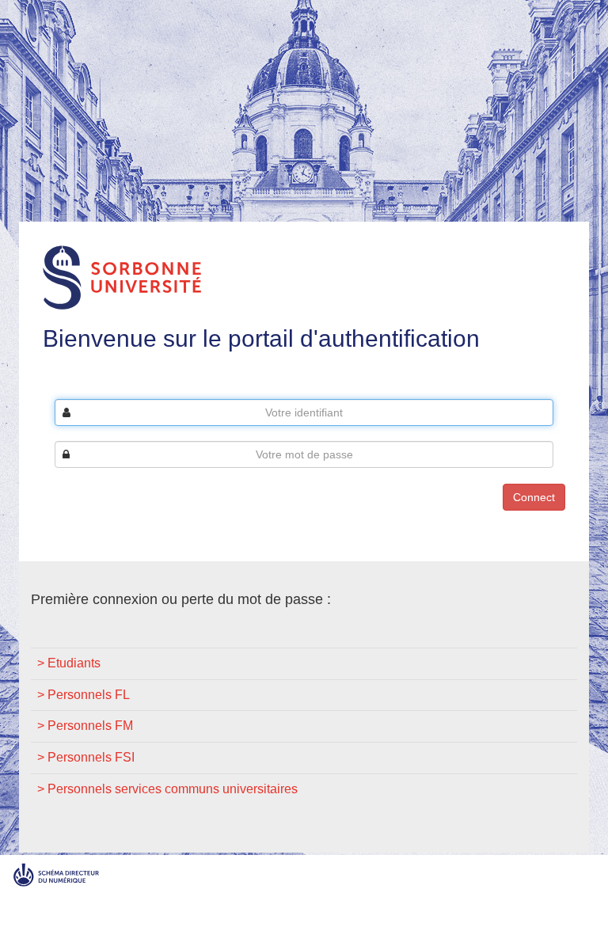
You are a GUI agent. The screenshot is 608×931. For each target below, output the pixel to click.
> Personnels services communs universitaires (167, 789)
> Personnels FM (85, 725)
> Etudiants (69, 663)
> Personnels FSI (86, 757)
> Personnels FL (83, 694)
